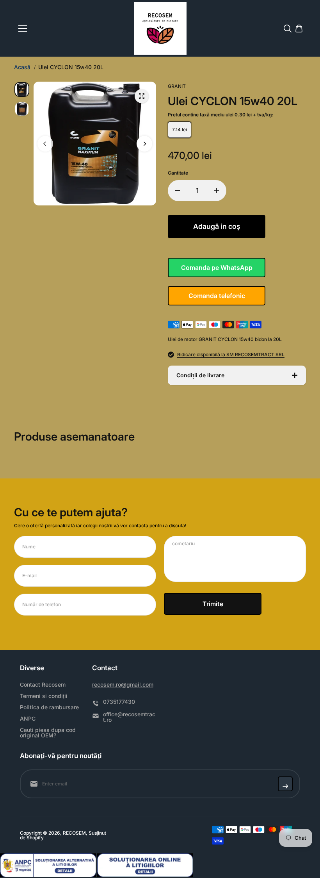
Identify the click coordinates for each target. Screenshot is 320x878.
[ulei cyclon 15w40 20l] (141, 96)
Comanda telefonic (216, 296)
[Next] (144, 144)
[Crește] (216, 190)
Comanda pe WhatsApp (216, 267)
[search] (287, 28)
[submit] (285, 783)
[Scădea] (177, 190)
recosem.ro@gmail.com (122, 684)
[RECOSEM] (160, 28)
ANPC (28, 718)
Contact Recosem (43, 684)
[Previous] (45, 144)
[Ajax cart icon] (299, 28)
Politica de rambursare (49, 707)
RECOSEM (74, 833)
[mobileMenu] (22, 28)
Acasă (22, 67)
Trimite (213, 604)
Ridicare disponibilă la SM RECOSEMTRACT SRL (230, 354)
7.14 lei (179, 129)
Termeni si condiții (44, 696)
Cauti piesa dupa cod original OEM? (48, 732)
